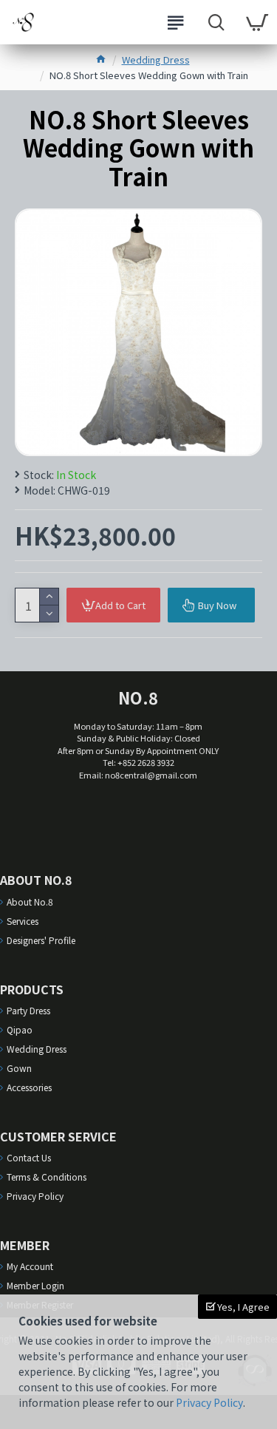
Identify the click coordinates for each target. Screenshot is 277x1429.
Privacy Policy (209, 1402)
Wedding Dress (156, 59)
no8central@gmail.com (151, 775)
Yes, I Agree (242, 1307)
